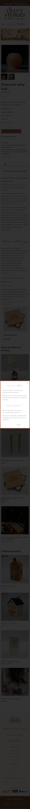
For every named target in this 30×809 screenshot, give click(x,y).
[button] (27, 382)
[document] (15, 404)
